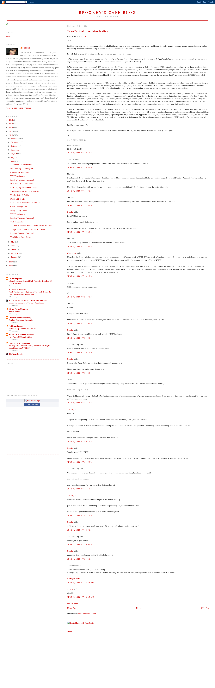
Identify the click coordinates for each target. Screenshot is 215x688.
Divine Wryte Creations (18, 308)
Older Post (205, 608)
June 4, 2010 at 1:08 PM (80, 167)
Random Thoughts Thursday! (22, 179)
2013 (11, 123)
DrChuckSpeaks (15, 278)
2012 (11, 127)
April (13, 245)
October (14, 146)
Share (69, 631)
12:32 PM (83, 36)
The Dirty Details (16, 354)
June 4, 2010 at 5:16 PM (80, 559)
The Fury (70, 409)
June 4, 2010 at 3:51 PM (80, 402)
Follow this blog (32, 404)
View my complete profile (18, 108)
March (14, 249)
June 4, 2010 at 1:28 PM (80, 232)
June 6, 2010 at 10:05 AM (80, 597)
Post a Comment (73, 603)
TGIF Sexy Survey (17, 176)
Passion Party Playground (19, 343)
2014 (11, 120)
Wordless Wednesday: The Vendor (21, 320)
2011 (11, 131)
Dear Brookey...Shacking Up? (22, 168)
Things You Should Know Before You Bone (87, 31)
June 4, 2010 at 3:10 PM (80, 323)
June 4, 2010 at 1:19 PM (80, 205)
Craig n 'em (71, 253)
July (13, 157)
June (13, 161)
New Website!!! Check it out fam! (20, 337)
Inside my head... (16, 326)
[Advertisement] (89, 657)
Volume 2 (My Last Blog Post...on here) (23, 328)
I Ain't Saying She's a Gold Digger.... (24, 187)
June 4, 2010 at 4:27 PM (80, 515)
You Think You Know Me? (21, 164)
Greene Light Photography (20, 317)
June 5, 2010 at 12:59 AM (80, 582)
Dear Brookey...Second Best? (21, 183)
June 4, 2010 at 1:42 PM (80, 276)
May (13, 241)
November (15, 142)
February (15, 253)
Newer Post (71, 608)
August (14, 153)
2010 (11, 135)
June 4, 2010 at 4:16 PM (80, 488)
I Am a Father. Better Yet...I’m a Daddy (25, 202)
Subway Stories (14, 311)
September (15, 149)
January (14, 257)
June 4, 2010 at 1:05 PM (80, 152)
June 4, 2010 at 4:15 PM (80, 462)
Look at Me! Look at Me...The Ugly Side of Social (26, 303)
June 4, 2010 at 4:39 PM (80, 530)
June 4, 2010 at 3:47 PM (80, 352)
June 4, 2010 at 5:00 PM (80, 544)
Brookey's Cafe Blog (107, 12)
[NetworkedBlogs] (32, 400)
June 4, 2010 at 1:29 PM (80, 246)
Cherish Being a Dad (18, 206)
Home (138, 608)
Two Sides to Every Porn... (20, 237)
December (15, 138)
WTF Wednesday (17, 221)
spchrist (70, 589)
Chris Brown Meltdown (19, 172)
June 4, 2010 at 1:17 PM (80, 190)
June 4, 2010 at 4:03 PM (80, 441)
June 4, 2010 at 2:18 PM (80, 296)
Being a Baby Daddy (18, 210)
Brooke (70, 212)
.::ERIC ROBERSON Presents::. (22, 334)
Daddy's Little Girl (17, 199)
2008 (11, 265)
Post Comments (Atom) (87, 613)
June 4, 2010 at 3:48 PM (80, 373)
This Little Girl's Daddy (19, 195)
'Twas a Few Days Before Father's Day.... (25, 191)
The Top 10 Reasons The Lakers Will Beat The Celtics (31, 225)
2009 (11, 261)
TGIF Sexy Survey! (17, 214)
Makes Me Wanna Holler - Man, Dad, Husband (28, 300)
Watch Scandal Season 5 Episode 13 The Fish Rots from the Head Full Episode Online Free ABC (30, 293)
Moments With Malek (18, 289)
